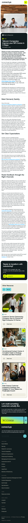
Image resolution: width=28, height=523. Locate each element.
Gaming (3, 446)
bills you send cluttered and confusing (11, 159)
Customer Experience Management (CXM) (12, 478)
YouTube (4, 502)
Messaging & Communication (9, 459)
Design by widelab (6, 520)
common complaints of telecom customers (12, 104)
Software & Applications (7, 454)
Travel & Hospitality (6, 451)
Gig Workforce (5, 485)
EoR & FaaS (4, 483)
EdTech (3, 464)
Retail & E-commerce (7, 449)
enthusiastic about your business (16, 224)
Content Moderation (6, 480)
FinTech (3, 466)
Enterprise (4, 511)
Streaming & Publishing (7, 456)
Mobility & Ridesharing (7, 471)
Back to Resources (8, 35)
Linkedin (4, 500)
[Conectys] (6, 2)
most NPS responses (6, 210)
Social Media (5, 444)
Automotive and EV (6, 461)
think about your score (8, 81)
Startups (4, 509)
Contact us (4, 257)
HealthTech (4, 469)
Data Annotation (5, 488)
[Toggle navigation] (25, 2)
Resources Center (6, 494)
